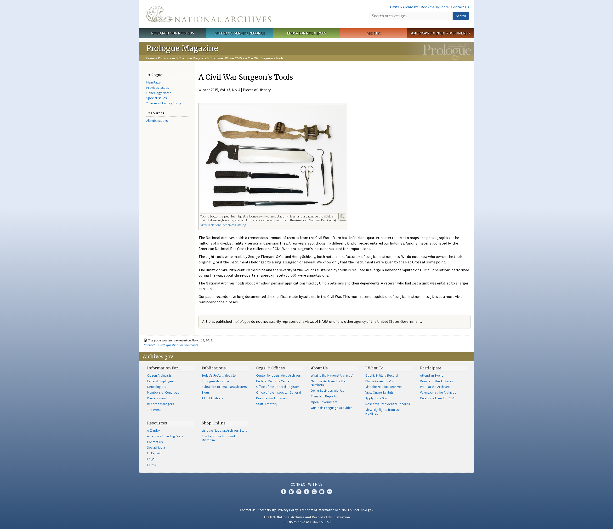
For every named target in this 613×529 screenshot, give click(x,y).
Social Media (156, 447)
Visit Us (373, 33)
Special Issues (156, 98)
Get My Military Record (381, 375)
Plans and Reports (324, 396)
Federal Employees (161, 381)
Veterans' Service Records (240, 33)
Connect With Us (307, 484)
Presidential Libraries (271, 398)
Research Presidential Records (387, 404)
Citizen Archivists (404, 7)
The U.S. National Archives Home (208, 14)
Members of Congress (163, 392)
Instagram (299, 492)
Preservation (156, 398)
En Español (154, 453)
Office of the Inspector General (278, 392)
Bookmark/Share (435, 7)
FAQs (150, 459)
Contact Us (460, 7)
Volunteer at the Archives (438, 392)
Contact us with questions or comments (171, 345)
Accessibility (267, 510)
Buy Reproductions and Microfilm (218, 438)
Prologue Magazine (192, 58)
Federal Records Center (273, 381)
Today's (219, 375)
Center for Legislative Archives (278, 375)
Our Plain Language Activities (331, 408)
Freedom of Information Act (320, 510)
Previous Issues (157, 87)
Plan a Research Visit (380, 381)
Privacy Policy (288, 510)
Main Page (153, 82)
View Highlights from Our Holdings (383, 411)
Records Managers (160, 404)
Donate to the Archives (436, 381)
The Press (154, 409)
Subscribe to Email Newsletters (224, 386)
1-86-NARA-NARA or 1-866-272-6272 (306, 522)
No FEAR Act (350, 510)
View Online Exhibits (379, 392)
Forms (151, 464)
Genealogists (156, 386)
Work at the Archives (435, 386)
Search (461, 16)
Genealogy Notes (158, 93)
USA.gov (367, 510)
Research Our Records (172, 33)
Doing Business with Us (327, 390)
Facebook (283, 492)
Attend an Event (431, 375)
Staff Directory (266, 404)
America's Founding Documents (440, 33)
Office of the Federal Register (277, 386)
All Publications (157, 120)
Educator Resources (306, 33)
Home (150, 58)
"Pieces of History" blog (163, 103)
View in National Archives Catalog (223, 225)
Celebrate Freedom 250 (437, 398)
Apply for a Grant (377, 398)
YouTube (314, 492)
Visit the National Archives (384, 386)
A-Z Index (153, 430)
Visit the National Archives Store (225, 430)
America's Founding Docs (165, 436)
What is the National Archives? (332, 375)
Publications (167, 58)
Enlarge (342, 216)
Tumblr (306, 492)
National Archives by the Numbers (328, 383)
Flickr (329, 492)
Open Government (324, 402)
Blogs (206, 392)
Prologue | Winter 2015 (226, 58)
